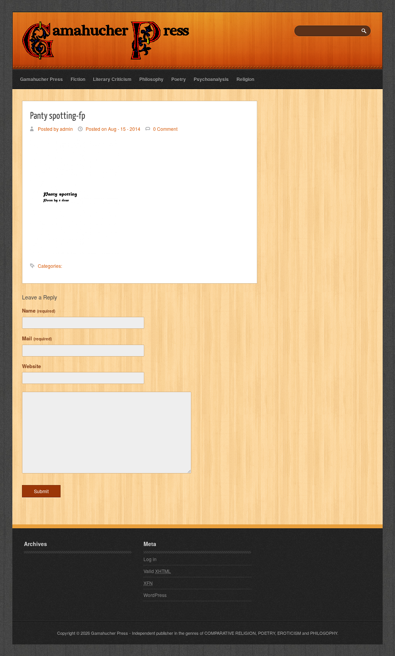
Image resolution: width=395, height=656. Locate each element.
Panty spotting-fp (57, 115)
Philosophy (151, 79)
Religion (245, 79)
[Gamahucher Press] (106, 54)
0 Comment (165, 128)
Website (31, 366)
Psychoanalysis (211, 79)
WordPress (155, 595)
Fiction (78, 79)
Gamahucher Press (41, 79)
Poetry (178, 79)
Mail (37, 338)
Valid (157, 571)
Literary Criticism (112, 79)
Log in (150, 559)
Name (38, 310)
